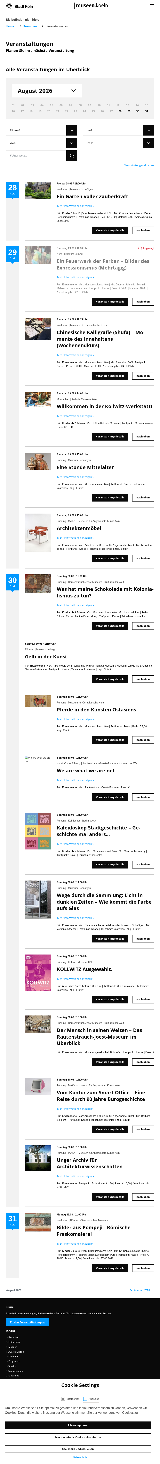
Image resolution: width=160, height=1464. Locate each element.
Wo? (89, 130)
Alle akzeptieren (78, 1425)
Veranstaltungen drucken (139, 165)
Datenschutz (80, 1457)
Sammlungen (15, 1371)
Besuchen (30, 26)
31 (146, 111)
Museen (12, 1346)
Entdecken (14, 1342)
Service (12, 1366)
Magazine (13, 1375)
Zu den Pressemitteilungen (27, 1322)
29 (129, 111)
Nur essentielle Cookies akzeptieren (78, 1437)
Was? (13, 143)
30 (137, 111)
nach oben (143, 230)
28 (120, 111)
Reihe (90, 143)
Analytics (94, 1398)
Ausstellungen (16, 1351)
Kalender (13, 1356)
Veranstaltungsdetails (110, 230)
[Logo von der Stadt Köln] (19, 6)
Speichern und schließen (78, 1449)
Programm (14, 1361)
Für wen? (15, 130)
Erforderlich (73, 1398)
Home (10, 26)
